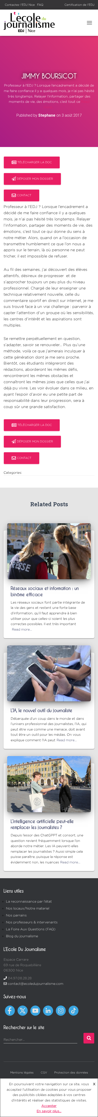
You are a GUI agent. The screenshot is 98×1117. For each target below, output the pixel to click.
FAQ (40, 4)
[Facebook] (10, 1010)
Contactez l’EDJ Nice (20, 4)
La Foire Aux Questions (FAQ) (30, 929)
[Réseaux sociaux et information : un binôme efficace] (49, 551)
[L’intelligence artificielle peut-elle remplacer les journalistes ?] (49, 783)
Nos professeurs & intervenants (32, 922)
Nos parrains (16, 915)
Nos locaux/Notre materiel (27, 908)
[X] (22, 1010)
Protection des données (71, 1072)
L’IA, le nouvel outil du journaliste (41, 710)
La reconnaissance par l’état (29, 901)
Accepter (49, 1105)
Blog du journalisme (22, 936)
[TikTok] (73, 1010)
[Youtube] (35, 1010)
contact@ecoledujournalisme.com (35, 983)
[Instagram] (60, 1010)
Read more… (22, 629)
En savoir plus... (49, 1111)
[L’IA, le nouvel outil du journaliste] (49, 673)
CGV (44, 1072)
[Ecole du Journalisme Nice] (31, 22)
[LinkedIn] (48, 1010)
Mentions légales (22, 1072)
